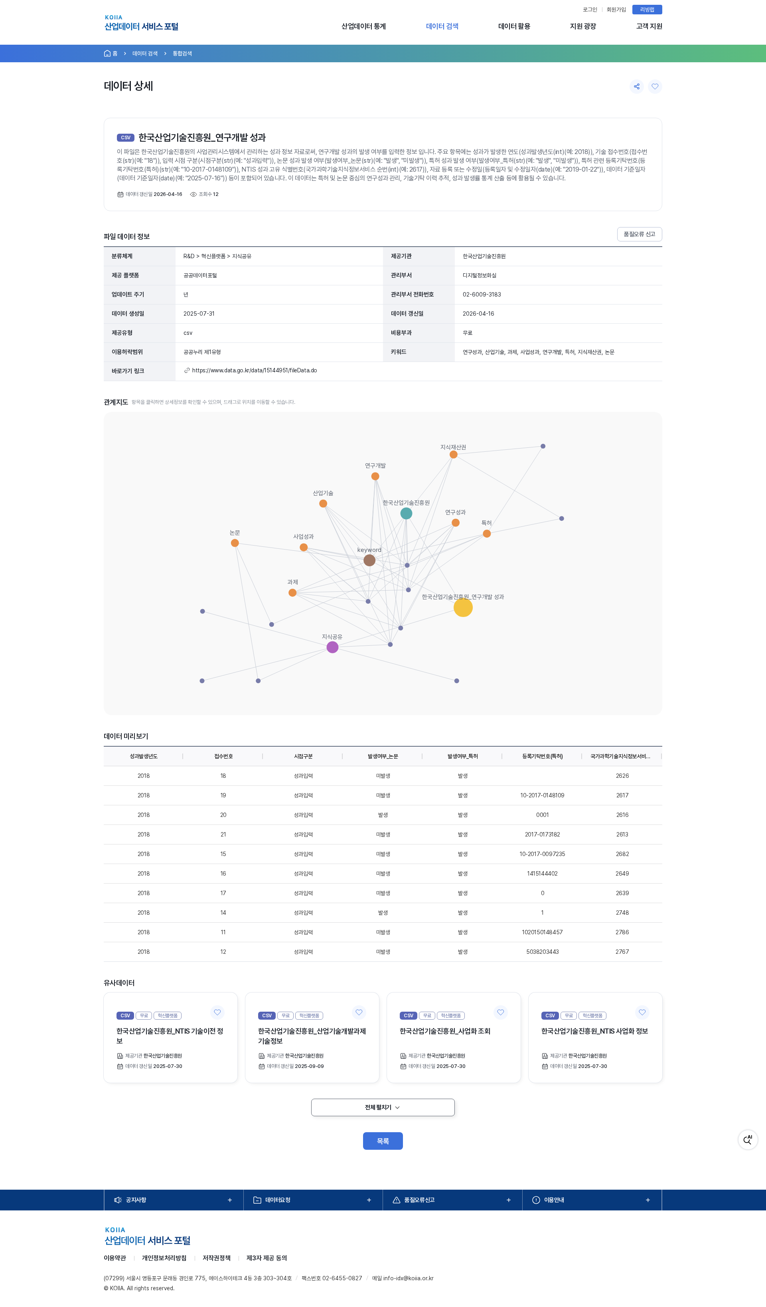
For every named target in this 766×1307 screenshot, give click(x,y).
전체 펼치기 (378, 1107)
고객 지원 (649, 26)
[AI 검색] (748, 1140)
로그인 (590, 9)
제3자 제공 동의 (267, 1258)
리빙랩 (647, 9)
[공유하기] (637, 86)
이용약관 (115, 1258)
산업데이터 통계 (364, 26)
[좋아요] (655, 86)
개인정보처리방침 (164, 1258)
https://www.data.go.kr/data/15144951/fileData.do (254, 370)
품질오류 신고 (639, 234)
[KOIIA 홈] (141, 24)
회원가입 (616, 9)
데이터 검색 (442, 26)
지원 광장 (583, 26)
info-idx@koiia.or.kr (408, 1278)
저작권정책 (217, 1258)
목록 (383, 1141)
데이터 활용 (514, 26)
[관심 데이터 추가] (217, 1012)
